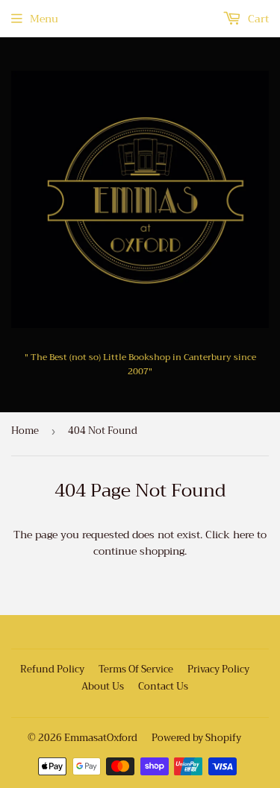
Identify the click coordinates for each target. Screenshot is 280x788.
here (243, 534)
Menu (44, 19)
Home (25, 430)
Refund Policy (52, 669)
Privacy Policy (218, 669)
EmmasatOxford (100, 737)
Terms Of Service (136, 669)
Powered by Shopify (196, 737)
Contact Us (163, 686)
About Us (102, 686)
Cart (257, 19)
